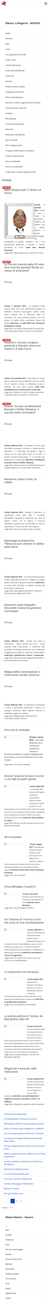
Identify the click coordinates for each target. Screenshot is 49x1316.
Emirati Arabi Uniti (13, 1259)
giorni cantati (11, 140)
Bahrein (8, 1264)
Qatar (8, 1288)
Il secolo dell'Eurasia (14, 156)
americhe (9, 76)
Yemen (8, 1254)
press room (10, 60)
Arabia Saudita (12, 1273)
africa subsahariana (14, 97)
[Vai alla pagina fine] (29, 1201)
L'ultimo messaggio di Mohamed (18, 1183)
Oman (8, 1298)
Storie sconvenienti (14, 166)
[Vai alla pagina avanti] (25, 1201)
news (7, 33)
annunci (9, 38)
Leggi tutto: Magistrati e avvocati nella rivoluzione (24, 1104)
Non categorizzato (13, 145)
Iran (7, 1230)
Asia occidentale (12, 161)
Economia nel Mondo (15, 70)
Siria (7, 1283)
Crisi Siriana (10, 1278)
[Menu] (45, 3)
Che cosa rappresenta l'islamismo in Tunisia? (24, 1133)
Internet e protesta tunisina (16, 1169)
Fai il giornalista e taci (13, 1193)
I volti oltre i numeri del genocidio (20, 172)
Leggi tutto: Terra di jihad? (14, 875)
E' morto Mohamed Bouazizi (16, 1174)
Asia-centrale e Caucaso (16, 108)
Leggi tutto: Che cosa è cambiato (17, 764)
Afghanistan (10, 1293)
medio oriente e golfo (15, 86)
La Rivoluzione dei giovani (15, 1114)
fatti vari (9, 129)
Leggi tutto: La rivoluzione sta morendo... (20, 1004)
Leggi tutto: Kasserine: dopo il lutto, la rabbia (22, 529)
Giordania (9, 1269)
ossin (7, 49)
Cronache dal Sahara (14, 124)
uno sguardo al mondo (15, 54)
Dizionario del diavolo (15, 134)
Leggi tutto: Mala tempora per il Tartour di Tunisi (23, 253)
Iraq (7, 1244)
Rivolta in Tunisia (11, 1188)
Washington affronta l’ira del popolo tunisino (24, 1123)
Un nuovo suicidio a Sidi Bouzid (18, 1179)
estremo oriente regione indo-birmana (22, 102)
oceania (8, 113)
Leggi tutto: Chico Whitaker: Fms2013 (19, 908)
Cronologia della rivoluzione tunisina (20, 1119)
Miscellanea (10, 118)
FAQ (7, 44)
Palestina (9, 1239)
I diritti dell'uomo (13, 65)
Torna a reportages (14, 1249)
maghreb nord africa (14, 92)
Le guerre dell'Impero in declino (19, 150)
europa (8, 81)
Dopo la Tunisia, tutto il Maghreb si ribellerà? (24, 1128)
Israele (8, 1235)
